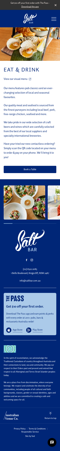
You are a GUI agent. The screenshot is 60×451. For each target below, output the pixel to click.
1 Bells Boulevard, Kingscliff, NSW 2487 (30, 273)
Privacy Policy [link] (20, 428)
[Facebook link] (26, 260)
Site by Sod (30, 436)
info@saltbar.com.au (30, 281)
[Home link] (30, 18)
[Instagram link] (31, 260)
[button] (53, 19)
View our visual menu (15, 79)
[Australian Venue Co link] (11, 415)
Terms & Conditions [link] (37, 428)
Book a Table (30, 169)
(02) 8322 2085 (30, 269)
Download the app (30, 7)
